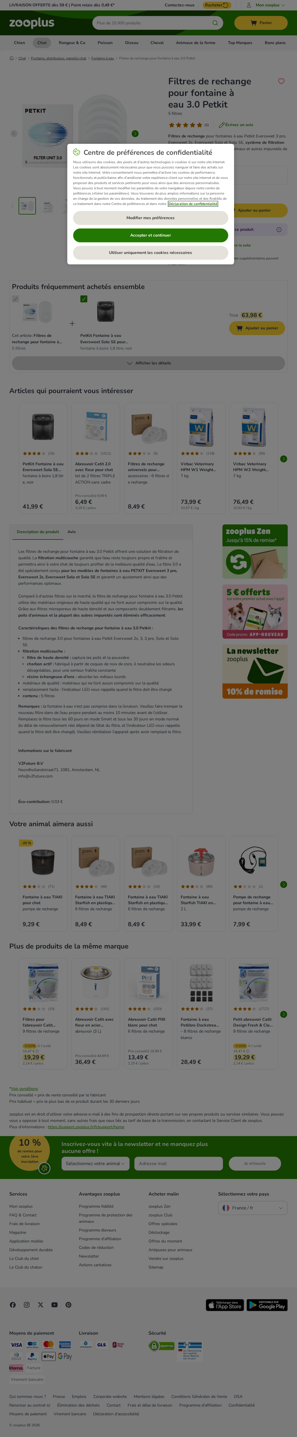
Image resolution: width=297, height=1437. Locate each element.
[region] (150, 204)
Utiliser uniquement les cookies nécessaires (150, 252)
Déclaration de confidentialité (193, 203)
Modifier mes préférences (150, 218)
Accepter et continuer (150, 235)
